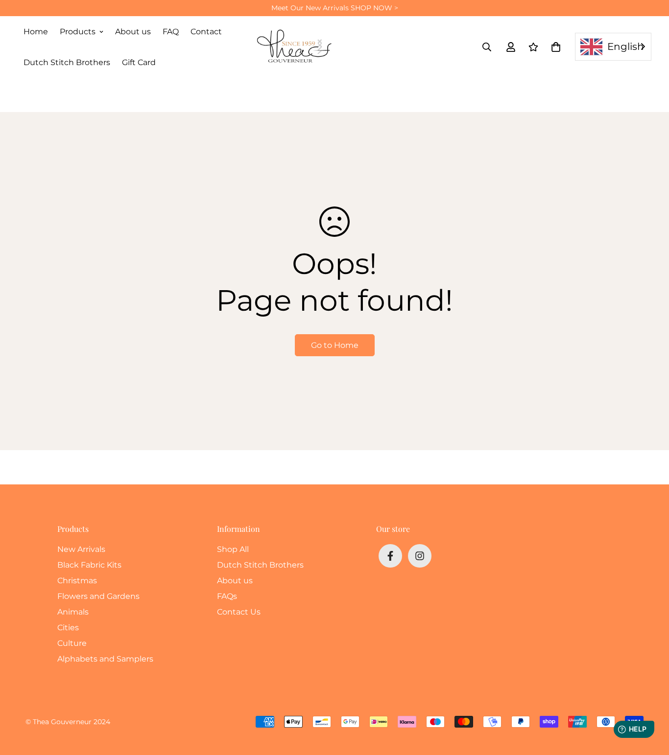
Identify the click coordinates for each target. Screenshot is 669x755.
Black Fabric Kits (89, 565)
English (625, 46)
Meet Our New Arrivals (334, 7)
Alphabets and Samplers (105, 658)
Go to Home (334, 345)
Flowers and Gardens (98, 596)
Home (36, 31)
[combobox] (613, 47)
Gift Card (139, 62)
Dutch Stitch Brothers (67, 62)
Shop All (233, 549)
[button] (554, 47)
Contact (206, 31)
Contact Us (239, 612)
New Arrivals (81, 549)
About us (133, 31)
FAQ (171, 31)
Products (78, 31)
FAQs (227, 596)
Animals (73, 612)
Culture (72, 643)
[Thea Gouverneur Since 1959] (296, 47)
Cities (68, 627)
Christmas (77, 580)
